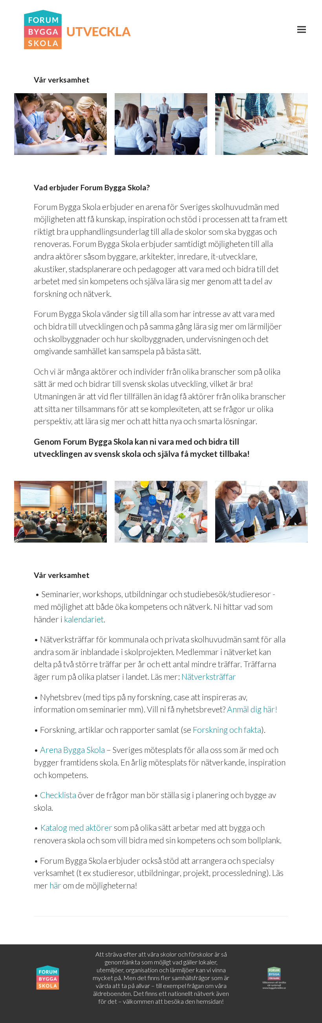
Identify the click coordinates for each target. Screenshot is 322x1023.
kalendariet (84, 619)
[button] (301, 29)
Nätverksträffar (208, 676)
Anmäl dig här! (252, 709)
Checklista (58, 795)
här (55, 885)
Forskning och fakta (227, 729)
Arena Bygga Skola (72, 749)
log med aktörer (76, 827)
